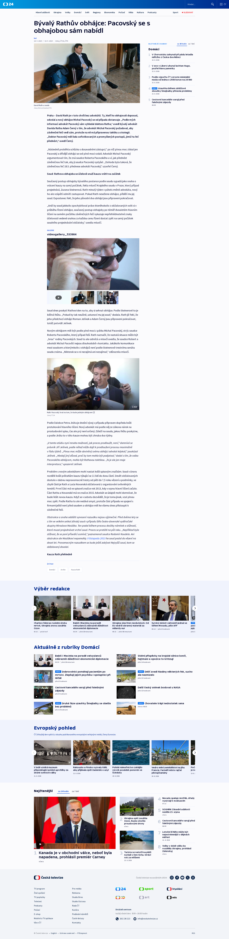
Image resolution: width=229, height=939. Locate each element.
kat (35, 38)
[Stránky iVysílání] (174, 888)
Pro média (76, 888)
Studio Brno (77, 897)
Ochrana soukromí (67, 933)
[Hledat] (212, 4)
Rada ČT (76, 905)
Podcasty (152, 12)
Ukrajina (57, 12)
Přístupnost (82, 933)
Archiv (63, 569)
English (54, 933)
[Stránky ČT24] (121, 888)
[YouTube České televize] (182, 877)
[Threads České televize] (193, 877)
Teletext (38, 901)
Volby (67, 12)
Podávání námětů (80, 914)
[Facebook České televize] (177, 877)
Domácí (77, 12)
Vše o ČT (37, 922)
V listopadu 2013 (96, 538)
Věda (131, 12)
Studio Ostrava (78, 901)
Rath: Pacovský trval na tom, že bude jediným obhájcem (70, 412)
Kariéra (75, 910)
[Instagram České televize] (172, 877)
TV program (39, 888)
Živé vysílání (39, 893)
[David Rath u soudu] (87, 73)
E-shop (37, 914)
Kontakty (76, 922)
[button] (93, 384)
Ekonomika (109, 12)
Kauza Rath (75, 569)
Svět (87, 12)
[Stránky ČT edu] (172, 897)
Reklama (76, 893)
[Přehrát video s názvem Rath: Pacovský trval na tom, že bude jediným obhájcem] (93, 384)
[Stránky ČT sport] (146, 888)
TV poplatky (39, 897)
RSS (193, 933)
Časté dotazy (78, 918)
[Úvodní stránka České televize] (49, 877)
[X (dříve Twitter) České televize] (188, 877)
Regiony (97, 12)
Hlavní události (43, 12)
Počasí (122, 12)
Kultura (140, 12)
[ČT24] (8, 4)
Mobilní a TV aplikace (43, 918)
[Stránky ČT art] (144, 897)
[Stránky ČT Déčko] (120, 897)
